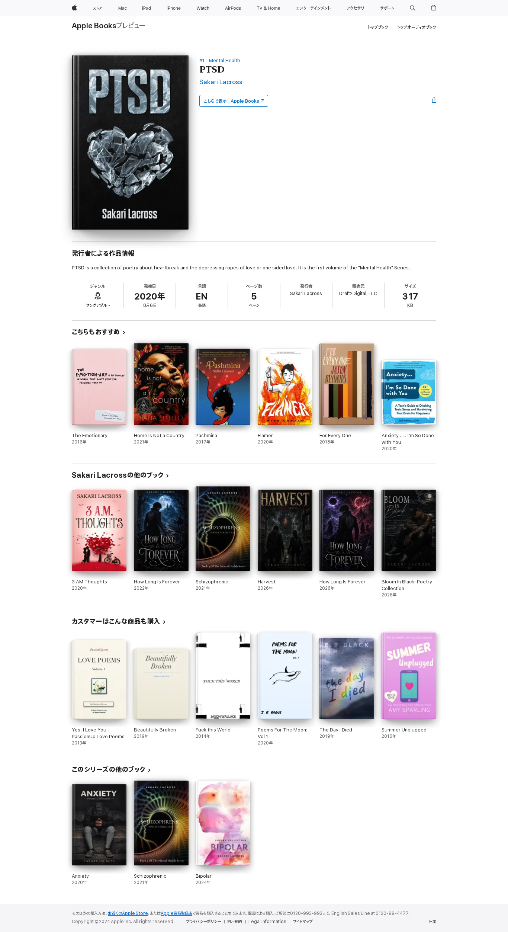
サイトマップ (302, 921)
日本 (432, 921)
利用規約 (234, 921)
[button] (412, 8)
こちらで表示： (231, 101)
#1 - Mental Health (219, 60)
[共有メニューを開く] (434, 101)
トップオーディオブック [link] (416, 27)
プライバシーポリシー (203, 921)
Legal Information (267, 921)
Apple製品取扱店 (176, 913)
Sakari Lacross (220, 82)
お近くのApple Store (128, 913)
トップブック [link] (378, 27)
